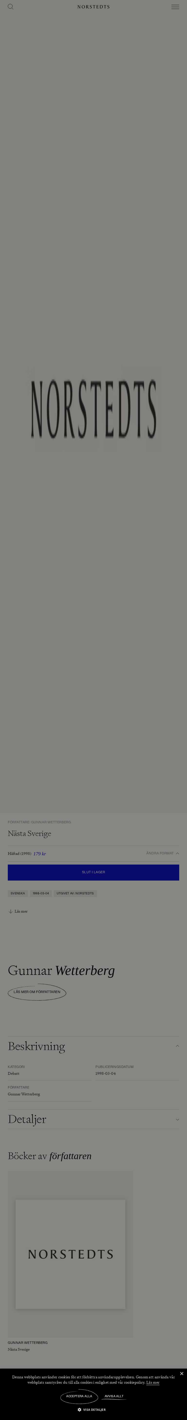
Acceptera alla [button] (79, 1396)
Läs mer (152, 1382)
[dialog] (93, 710)
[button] (93, 1409)
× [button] (181, 1374)
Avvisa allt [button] (114, 1396)
